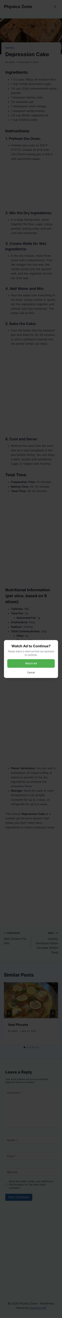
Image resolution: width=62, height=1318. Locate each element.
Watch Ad (31, 663)
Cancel (31, 672)
